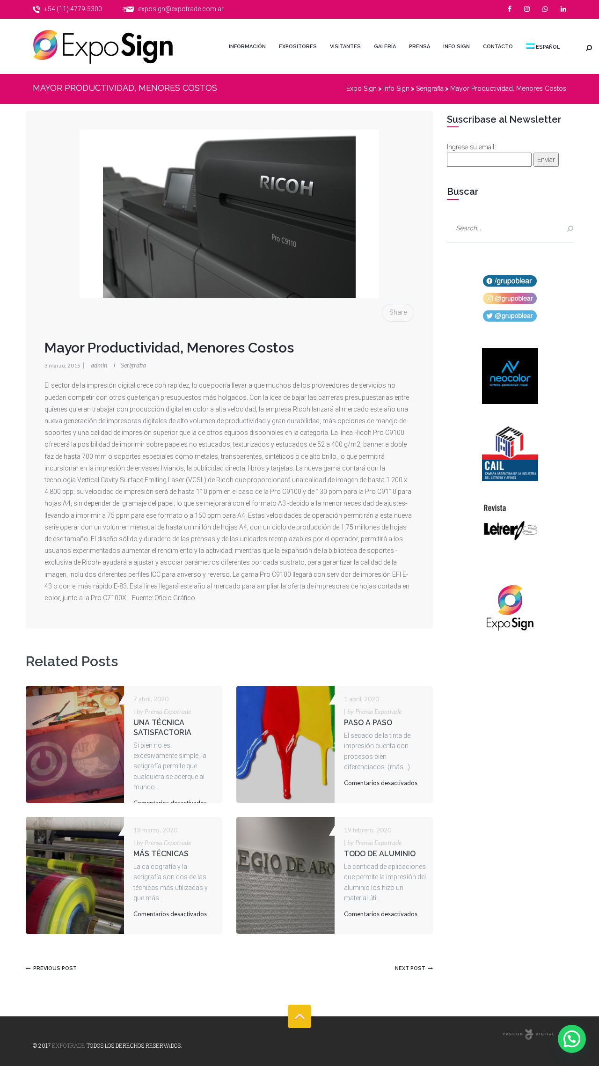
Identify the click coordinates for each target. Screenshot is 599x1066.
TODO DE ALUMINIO (380, 853)
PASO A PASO (368, 722)
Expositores (298, 47)
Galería (385, 47)
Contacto (498, 47)
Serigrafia (133, 365)
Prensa (419, 47)
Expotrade (68, 1045)
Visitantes (345, 47)
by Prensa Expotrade (162, 711)
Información (247, 47)
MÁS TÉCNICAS (161, 853)
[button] (572, 1039)
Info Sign (456, 47)
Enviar (546, 159)
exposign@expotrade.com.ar (181, 9)
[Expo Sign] (112, 46)
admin (96, 365)
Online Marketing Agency (528, 1034)
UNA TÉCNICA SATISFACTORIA (162, 727)
